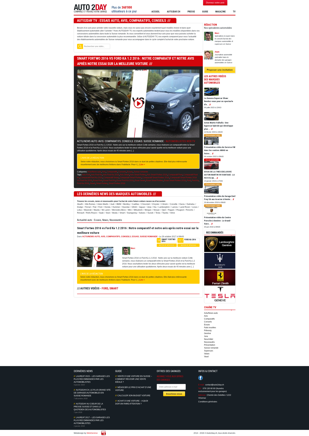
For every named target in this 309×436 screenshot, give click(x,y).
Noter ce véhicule (166, 245)
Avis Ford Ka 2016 (111, 175)
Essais (138, 141)
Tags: (79, 175)
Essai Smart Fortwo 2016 (175, 180)
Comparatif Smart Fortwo (130, 177)
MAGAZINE (220, 11)
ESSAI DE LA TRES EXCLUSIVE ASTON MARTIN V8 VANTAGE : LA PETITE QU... (219, 174)
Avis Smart (124, 175)
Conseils (127, 141)
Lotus (79, 210)
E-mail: (201, 385)
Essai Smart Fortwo (154, 180)
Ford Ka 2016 (83, 183)
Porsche (189, 210)
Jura (206, 336)
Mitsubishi (138, 210)
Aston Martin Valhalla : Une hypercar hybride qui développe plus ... (218, 125)
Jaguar (142, 207)
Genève (207, 333)
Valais (206, 354)
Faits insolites (210, 327)
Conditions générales (207, 402)
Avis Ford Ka (96, 175)
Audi (112, 204)
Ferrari (88, 207)
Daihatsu (191, 204)
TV (234, 11)
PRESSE (191, 11)
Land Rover (185, 207)
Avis (101, 141)
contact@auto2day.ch (214, 385)
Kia (155, 207)
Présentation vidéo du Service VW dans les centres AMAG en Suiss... (219, 150)
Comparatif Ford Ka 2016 (91, 177)
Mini (130, 210)
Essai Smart (140, 180)
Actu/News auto (87, 141)
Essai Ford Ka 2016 (125, 180)
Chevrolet (145, 204)
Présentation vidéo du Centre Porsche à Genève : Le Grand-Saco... (217, 220)
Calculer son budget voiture (133, 395)
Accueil (155, 11)
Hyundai (126, 207)
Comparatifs (113, 141)
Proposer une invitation (220, 69)
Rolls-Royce (91, 213)
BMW (119, 204)
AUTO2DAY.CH (173, 11)
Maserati (88, 210)
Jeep (149, 207)
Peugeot (180, 210)
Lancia (175, 207)
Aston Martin (102, 204)
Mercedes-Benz (119, 210)
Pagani (171, 210)
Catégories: (82, 172)
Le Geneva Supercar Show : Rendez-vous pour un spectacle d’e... (218, 101)
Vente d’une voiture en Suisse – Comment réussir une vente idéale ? (133, 379)
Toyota (165, 213)
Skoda (114, 213)
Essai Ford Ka (109, 180)
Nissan (157, 210)
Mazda (97, 210)
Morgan (148, 210)
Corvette (173, 204)
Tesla (157, 213)
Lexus (194, 207)
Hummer (116, 207)
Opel (164, 210)
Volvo (172, 213)
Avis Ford (86, 175)
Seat (108, 213)
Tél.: (200, 388)
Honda (107, 207)
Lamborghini (164, 207)
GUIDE (205, 11)
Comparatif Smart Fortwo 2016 (155, 177)
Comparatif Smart (111, 177)
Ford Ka (195, 180)
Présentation (209, 345)
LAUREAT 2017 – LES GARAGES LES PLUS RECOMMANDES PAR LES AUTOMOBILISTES (92, 420)
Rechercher (80, 46)
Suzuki (150, 213)
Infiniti (134, 207)
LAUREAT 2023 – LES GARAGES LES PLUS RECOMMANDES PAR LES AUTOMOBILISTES (92, 379)
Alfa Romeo (90, 204)
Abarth (80, 204)
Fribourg (207, 330)
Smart (92, 183)
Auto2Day (90, 8)
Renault (80, 213)
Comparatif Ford (175, 175)
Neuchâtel (208, 339)
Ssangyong (132, 213)
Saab (101, 213)
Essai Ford (97, 180)
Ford (189, 180)
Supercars (208, 351)
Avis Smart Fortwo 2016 (157, 175)
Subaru (142, 213)
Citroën (164, 204)
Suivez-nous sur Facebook (200, 378)
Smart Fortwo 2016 (117, 183)
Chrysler (155, 204)
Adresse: (202, 395)
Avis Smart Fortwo (138, 175)
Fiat (94, 207)
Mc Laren (106, 210)
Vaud (206, 356)
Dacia (182, 204)
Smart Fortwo (102, 183)
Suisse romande (154, 141)
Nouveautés (209, 342)
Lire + (142, 164)
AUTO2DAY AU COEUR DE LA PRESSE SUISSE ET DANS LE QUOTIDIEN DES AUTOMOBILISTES (90, 407)
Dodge (80, 207)
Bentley (126, 204)
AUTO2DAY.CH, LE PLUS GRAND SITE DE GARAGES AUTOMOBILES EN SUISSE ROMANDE (92, 393)
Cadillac (135, 204)
